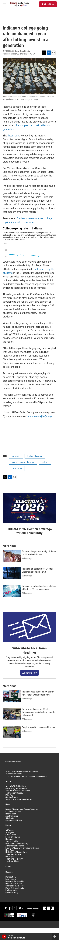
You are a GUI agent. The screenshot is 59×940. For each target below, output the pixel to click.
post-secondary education (23, 462)
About (8, 781)
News (7, 804)
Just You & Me (11, 841)
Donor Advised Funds (14, 888)
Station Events (11, 797)
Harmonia (9, 839)
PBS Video (10, 795)
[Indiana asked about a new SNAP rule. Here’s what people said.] (12, 696)
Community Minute (13, 820)
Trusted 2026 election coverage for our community (29, 531)
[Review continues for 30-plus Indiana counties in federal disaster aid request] (12, 714)
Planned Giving (11, 892)
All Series (9, 830)
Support (8, 872)
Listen (8, 825)
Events (8, 866)
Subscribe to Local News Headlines (29, 650)
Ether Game (10, 835)
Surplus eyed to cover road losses (38, 727)
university (16, 456)
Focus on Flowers (12, 837)
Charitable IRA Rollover (15, 886)
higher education (34, 456)
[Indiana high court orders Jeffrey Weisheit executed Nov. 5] (12, 573)
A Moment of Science (14, 846)
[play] (4, 936)
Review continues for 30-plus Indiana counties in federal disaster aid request (39, 712)
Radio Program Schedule (16, 789)
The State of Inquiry (14, 859)
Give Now (49, 4)
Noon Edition (10, 814)
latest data (13, 135)
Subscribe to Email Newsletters (18, 799)
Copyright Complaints (13, 774)
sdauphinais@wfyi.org (39, 416)
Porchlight (9, 857)
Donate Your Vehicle (14, 884)
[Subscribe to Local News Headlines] (29, 627)
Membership (10, 879)
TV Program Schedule (15, 793)
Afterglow (9, 833)
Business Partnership (14, 881)
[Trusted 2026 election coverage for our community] (29, 508)
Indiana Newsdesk (13, 812)
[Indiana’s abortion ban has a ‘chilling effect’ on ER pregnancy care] (12, 591)
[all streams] (55, 936)
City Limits (9, 818)
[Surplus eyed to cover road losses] (12, 732)
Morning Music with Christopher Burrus (22, 848)
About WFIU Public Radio (15, 786)
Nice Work (9, 850)
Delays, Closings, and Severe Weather (21, 809)
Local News (17, 468)
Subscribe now (29, 672)
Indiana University (31, 771)
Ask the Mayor (11, 816)
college (45, 462)
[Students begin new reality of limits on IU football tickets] (12, 556)
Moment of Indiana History (16, 844)
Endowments (11, 890)
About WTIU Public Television (17, 791)
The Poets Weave (13, 854)
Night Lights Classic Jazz (16, 852)
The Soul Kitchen (12, 861)
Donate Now (10, 877)
